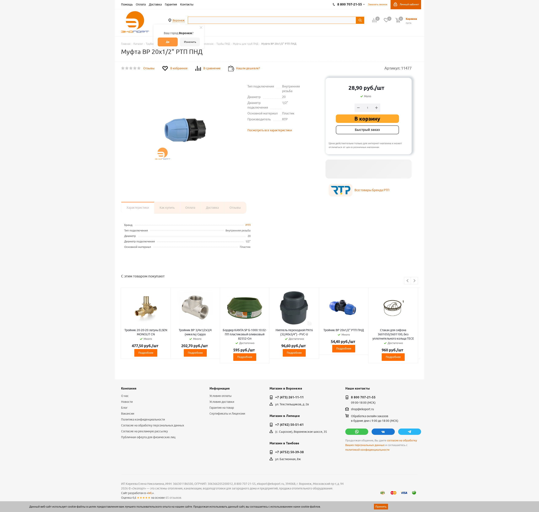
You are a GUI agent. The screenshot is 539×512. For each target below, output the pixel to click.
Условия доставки (221, 401)
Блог (124, 407)
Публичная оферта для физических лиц (148, 437)
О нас (125, 396)
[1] (123, 68)
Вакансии (127, 413)
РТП (248, 225)
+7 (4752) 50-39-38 (289, 452)
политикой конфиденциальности (367, 449)
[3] (131, 68)
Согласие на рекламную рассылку (144, 431)
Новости (127, 401)
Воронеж (179, 20)
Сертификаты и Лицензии (227, 413)
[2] (127, 68)
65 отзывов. (173, 497)
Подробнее (145, 352)
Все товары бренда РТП (372, 190)
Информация (219, 388)
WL (150, 493)
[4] (135, 68)
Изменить (190, 41)
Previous (407, 281)
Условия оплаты (220, 396)
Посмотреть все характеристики (269, 130)
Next (414, 281)
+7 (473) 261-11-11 (289, 397)
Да (167, 41)
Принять (381, 506)
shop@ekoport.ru (362, 409)
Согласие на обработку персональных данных (152, 425)
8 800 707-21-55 (363, 397)
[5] (139, 68)
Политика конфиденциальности (143, 419)
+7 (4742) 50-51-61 (289, 425)
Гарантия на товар (221, 407)
